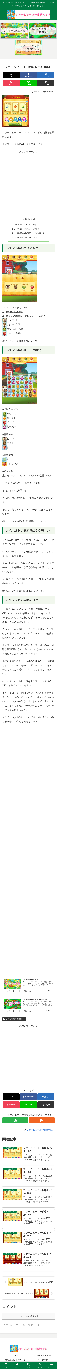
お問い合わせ (42, 1359)
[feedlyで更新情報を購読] (15, 1120)
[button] (45, 83)
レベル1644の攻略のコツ (25, 237)
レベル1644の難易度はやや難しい (29, 233)
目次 (24, 218)
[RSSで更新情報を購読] (42, 1120)
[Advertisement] (28, 182)
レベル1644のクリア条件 (25, 224)
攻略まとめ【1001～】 (15, 1359)
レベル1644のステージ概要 (26, 229)
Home (15, 1355)
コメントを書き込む (28, 1316)
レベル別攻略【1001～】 (15, 1019)
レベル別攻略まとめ (41, 1355)
